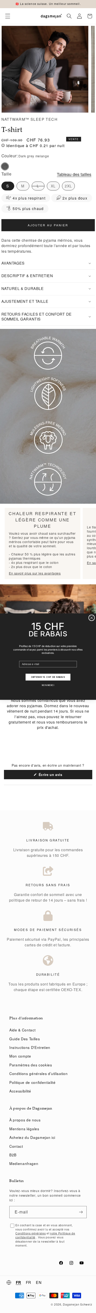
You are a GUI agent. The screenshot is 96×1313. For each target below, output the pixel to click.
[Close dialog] (91, 617)
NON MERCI (48, 685)
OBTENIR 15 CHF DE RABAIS (48, 677)
